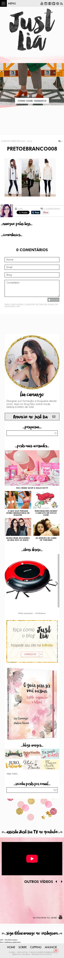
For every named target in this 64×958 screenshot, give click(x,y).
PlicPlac (48, 954)
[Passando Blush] (50, 754)
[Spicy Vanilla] (32, 754)
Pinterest (57, 3)
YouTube (42, 3)
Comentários (52, 209)
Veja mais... (12, 773)
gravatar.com (12, 306)
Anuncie (51, 947)
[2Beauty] (50, 765)
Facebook (49, 3)
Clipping (35, 947)
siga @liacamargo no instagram (32, 933)
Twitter (53, 3)
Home (11, 947)
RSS (61, 3)
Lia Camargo (24, 954)
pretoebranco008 (32, 149)
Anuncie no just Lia (30, 417)
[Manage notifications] (56, 950)
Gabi (20, 209)
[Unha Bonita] (32, 765)
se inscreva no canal (45, 917)
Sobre (22, 947)
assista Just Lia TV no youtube (32, 832)
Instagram (45, 3)
